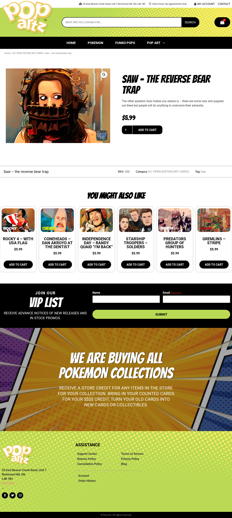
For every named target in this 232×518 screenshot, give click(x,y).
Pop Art (153, 43)
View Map (8, 483)
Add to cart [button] (18, 265)
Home (71, 43)
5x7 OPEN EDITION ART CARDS (27, 53)
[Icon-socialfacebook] (5, 495)
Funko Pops (125, 43)
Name (96, 292)
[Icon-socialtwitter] (12, 495)
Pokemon (95, 43)
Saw (203, 171)
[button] (104, 74)
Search (190, 22)
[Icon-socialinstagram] (20, 495)
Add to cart (147, 130)
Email (172, 292)
